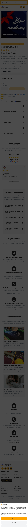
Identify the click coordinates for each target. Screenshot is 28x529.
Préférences (14, 525)
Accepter (14, 518)
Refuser (14, 522)
